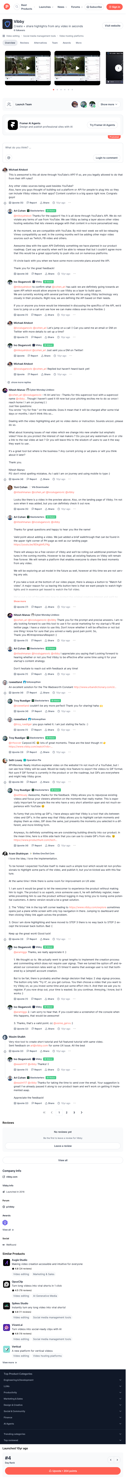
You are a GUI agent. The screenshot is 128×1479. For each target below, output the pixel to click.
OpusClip (17, 1281)
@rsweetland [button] (21, 705)
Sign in (116, 6)
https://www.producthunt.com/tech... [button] (35, 839)
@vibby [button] (20, 398)
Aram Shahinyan (18, 853)
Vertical (16, 1346)
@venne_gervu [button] (62, 1023)
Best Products (26, 6)
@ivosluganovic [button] (23, 327)
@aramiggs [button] (20, 952)
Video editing (13, 36)
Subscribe (96, 6)
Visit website (112, 25)
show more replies (21, 382)
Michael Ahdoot (18, 169)
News (61, 6)
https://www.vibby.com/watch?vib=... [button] (31, 746)
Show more (107, 104)
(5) (17, 202)
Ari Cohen (20, 210)
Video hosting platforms (71, 36)
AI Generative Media (45, 1295)
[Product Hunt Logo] (7, 6)
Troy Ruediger (22, 700)
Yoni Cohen (20, 487)
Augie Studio (19, 1259)
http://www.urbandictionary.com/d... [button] (95, 687)
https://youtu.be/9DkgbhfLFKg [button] (32, 544)
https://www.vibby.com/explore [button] (87, 907)
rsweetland (15, 682)
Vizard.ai (17, 1324)
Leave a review (63, 1145)
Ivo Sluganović (22, 281)
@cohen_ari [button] (59, 286)
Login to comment (107, 157)
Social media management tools (39, 36)
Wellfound (11, 1244)
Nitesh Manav (17, 389)
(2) (22, 1028)
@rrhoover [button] (15, 742)
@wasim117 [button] (20, 1064)
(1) (22, 314)
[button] (78, 42)
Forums (75, 6)
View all (62, 1160)
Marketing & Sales (43, 1274)
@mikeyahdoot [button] (23, 215)
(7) (22, 606)
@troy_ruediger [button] (23, 724)
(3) (17, 752)
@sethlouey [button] (20, 795)
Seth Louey (15, 760)
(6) (17, 782)
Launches (45, 6)
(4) (22, 273)
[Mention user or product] (8, 157)
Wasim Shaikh (17, 1036)
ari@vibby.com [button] (39, 1045)
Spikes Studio (20, 1303)
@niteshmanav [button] (22, 492)
